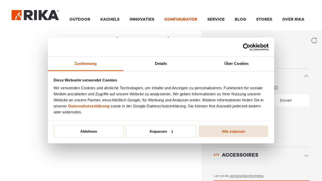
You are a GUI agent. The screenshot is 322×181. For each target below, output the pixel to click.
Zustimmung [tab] (85, 63)
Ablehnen (88, 131)
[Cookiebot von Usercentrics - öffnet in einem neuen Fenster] (247, 47)
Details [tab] (161, 63)
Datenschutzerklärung (89, 106)
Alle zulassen (233, 131)
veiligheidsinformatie (246, 176)
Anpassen (158, 131)
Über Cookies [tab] (236, 63)
